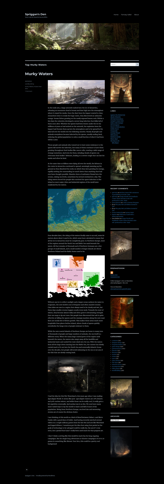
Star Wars (115, 362)
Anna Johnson (116, 202)
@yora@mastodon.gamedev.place (120, 289)
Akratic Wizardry (115, 117)
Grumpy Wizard (115, 133)
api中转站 (114, 192)
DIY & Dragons (114, 125)
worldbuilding (29, 84)
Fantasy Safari (126, 15)
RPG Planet (115, 143)
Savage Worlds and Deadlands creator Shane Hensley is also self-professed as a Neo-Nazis (125, 198)
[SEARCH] (137, 64)
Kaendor (114, 350)
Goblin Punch (114, 129)
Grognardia (113, 131)
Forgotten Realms (117, 344)
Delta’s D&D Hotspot (116, 123)
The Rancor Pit (114, 141)
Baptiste (114, 214)
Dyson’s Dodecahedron (117, 127)
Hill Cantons (114, 135)
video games (115, 368)
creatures (115, 340)
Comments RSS (115, 277)
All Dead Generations (116, 119)
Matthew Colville (115, 137)
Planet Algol (114, 139)
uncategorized (116, 366)
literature (115, 352)
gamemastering (117, 348)
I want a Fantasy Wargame (131, 202)
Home (116, 15)
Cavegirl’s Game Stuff (116, 121)
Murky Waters (39, 73)
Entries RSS (113, 275)
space (113, 358)
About (136, 15)
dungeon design (117, 342)
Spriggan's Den (35, 14)
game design (116, 346)
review (114, 356)
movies (114, 354)
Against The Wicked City (117, 115)
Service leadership (117, 212)
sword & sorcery (117, 364)
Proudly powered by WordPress (45, 476)
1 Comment (28, 91)
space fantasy (116, 360)
